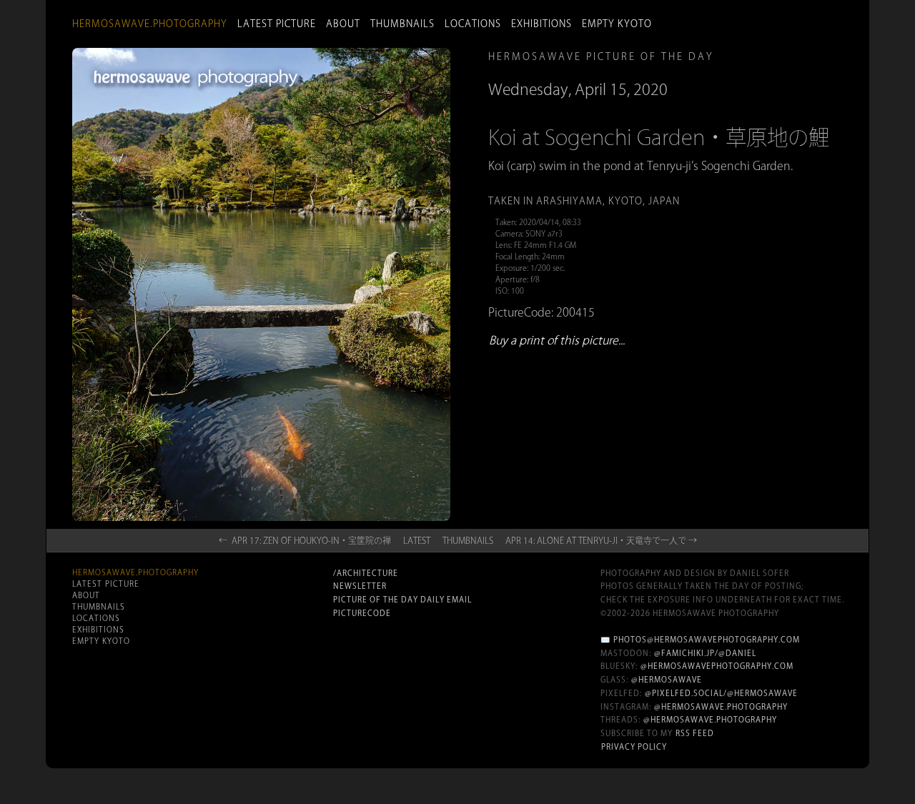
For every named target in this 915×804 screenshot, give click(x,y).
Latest (416, 540)
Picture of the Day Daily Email (402, 599)
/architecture (365, 573)
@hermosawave (666, 679)
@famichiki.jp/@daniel (705, 653)
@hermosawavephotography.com (716, 666)
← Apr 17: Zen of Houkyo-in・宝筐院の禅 (305, 540)
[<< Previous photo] (209, 526)
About (343, 24)
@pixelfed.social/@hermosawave (721, 693)
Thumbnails (402, 24)
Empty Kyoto (617, 24)
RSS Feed (695, 733)
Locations (473, 24)
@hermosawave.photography (721, 706)
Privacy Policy (634, 746)
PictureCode (362, 613)
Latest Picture (276, 24)
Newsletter (360, 586)
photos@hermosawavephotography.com (706, 639)
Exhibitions (541, 24)
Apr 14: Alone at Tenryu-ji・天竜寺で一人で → (601, 540)
